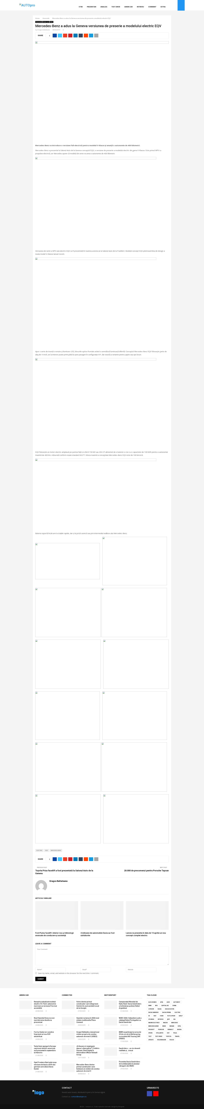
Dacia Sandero (153, 1012)
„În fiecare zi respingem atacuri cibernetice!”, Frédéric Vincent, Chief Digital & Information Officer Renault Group (87, 1050)
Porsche (161, 1029)
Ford (162, 1016)
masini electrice (153, 1022)
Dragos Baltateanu (43, 30)
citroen (151, 1009)
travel (177, 1036)
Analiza (103, 7)
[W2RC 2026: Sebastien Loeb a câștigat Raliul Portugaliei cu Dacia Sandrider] (110, 1021)
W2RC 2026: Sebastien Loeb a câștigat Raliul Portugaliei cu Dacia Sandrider (130, 1020)
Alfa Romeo (152, 1002)
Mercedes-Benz (56, 850)
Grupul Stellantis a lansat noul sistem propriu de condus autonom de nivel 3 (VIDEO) (87, 1034)
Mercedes (174, 1022)
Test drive (115, 7)
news (164, 1026)
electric (39, 850)
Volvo (172, 1040)
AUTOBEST (176, 1002)
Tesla (175, 1033)
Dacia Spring (166, 1012)
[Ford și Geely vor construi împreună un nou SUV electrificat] (25, 1035)
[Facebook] (172, 5)
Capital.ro (165, 1005)
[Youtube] (175, 5)
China (174, 1005)
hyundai (151, 1019)
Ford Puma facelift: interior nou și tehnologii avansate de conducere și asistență (54, 934)
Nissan (172, 1026)
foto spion (171, 1016)
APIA (161, 1002)
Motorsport (110, 995)
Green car (128, 7)
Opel (179, 1026)
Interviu (140, 7)
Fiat (155, 1016)
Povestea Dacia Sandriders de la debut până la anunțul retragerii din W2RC (129, 1064)
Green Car (24, 995)
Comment (152, 7)
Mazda (165, 1022)
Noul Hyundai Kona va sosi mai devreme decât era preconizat (44, 1020)
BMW (149, 1005)
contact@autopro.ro (78, 1096)
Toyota (168, 1036)
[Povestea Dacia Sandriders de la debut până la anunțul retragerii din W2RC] (110, 1065)
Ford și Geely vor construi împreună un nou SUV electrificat (44, 1034)
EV (149, 1016)
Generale (38, 22)
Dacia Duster (169, 1009)
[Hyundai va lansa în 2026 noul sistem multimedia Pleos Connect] (68, 1021)
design (113, 1107)
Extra (163, 7)
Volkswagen (161, 1040)
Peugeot (151, 1029)
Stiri (81, 7)
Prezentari (91, 7)
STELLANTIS (159, 1033)
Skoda (179, 1029)
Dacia (159, 1009)
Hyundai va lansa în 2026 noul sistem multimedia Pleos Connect (87, 1020)
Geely (181, 1016)
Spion (150, 1033)
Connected (67, 995)
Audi (168, 1002)
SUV (168, 1033)
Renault (170, 1029)
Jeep (168, 1019)
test (149, 1036)
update (150, 1040)
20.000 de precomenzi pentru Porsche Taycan (146, 870)
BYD (156, 1005)
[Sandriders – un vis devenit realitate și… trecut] (110, 1051)
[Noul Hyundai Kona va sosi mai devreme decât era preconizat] (25, 1021)
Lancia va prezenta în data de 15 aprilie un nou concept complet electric (146, 934)
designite (121, 1107)
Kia (174, 1019)
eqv (46, 850)
